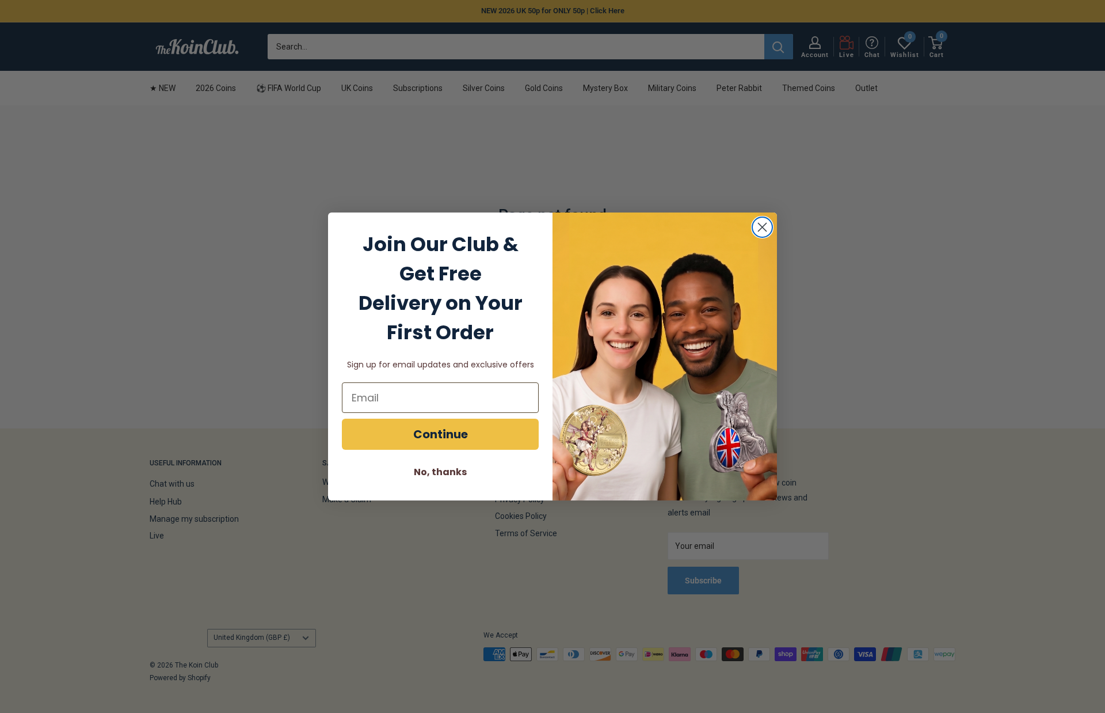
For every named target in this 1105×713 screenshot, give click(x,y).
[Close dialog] (762, 227)
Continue (440, 434)
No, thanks (440, 472)
